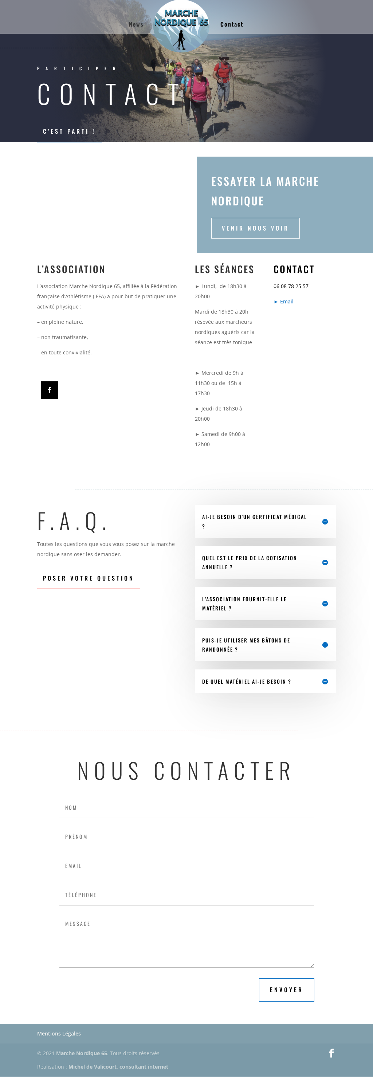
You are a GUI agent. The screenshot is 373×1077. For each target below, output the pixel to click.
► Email (284, 301)
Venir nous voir (255, 228)
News (136, 24)
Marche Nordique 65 (81, 1053)
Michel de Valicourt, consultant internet (118, 1066)
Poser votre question (88, 578)
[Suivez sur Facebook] (49, 390)
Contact (231, 24)
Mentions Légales (59, 1033)
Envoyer (286, 989)
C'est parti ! (69, 131)
